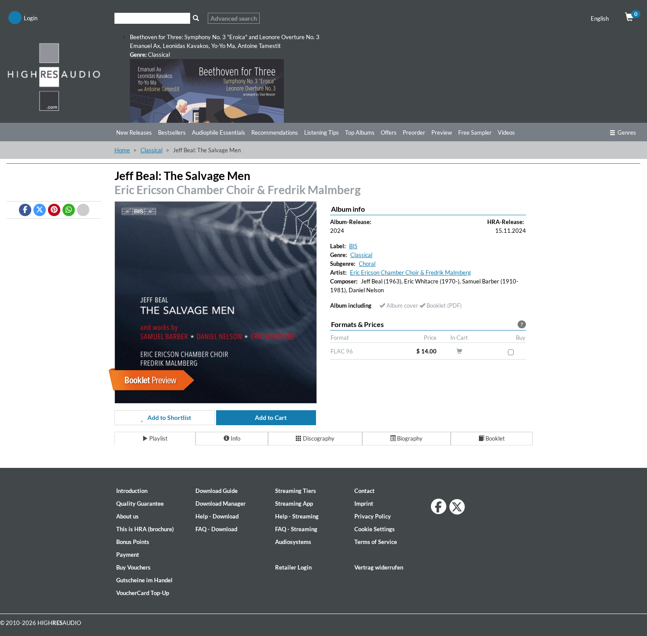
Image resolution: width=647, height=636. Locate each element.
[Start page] (54, 76)
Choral (367, 263)
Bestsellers (172, 132)
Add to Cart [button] (270, 417)
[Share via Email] (83, 210)
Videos (506, 132)
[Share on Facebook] (25, 210)
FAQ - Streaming (296, 529)
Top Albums (360, 132)
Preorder (414, 132)
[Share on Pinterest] (54, 210)
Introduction (131, 490)
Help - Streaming (297, 516)
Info (234, 438)
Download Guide (216, 490)
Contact (364, 490)
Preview (441, 132)
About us (127, 516)
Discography (318, 438)
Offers (389, 132)
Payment (127, 554)
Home (122, 150)
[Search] (195, 18)
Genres (627, 132)
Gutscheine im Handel (144, 580)
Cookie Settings (374, 529)
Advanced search (233, 18)
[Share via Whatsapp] (68, 210)
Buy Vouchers (133, 567)
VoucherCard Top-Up (142, 592)
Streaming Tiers (295, 490)
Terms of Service (375, 541)
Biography (409, 438)
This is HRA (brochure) (145, 529)
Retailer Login (293, 567)
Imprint (363, 503)
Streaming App (294, 503)
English (600, 18)
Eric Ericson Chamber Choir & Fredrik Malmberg (237, 190)
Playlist (158, 438)
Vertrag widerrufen (378, 567)
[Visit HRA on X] (457, 507)
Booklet (494, 438)
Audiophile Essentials (218, 132)
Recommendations (274, 132)
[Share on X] (39, 210)
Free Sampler (475, 132)
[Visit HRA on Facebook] (438, 506)
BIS (353, 246)
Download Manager (220, 503)
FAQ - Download (216, 529)
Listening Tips (321, 132)
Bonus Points (132, 541)
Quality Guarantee (140, 503)
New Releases (134, 132)
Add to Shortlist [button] (168, 417)
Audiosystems (293, 541)
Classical (151, 150)
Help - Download (217, 516)
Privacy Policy (372, 516)
